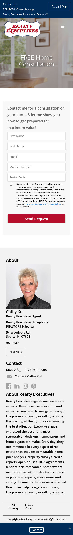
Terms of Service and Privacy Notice (43, 203)
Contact (36, 530)
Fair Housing (13, 507)
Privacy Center (29, 507)
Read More (16, 351)
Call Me (61, 6)
